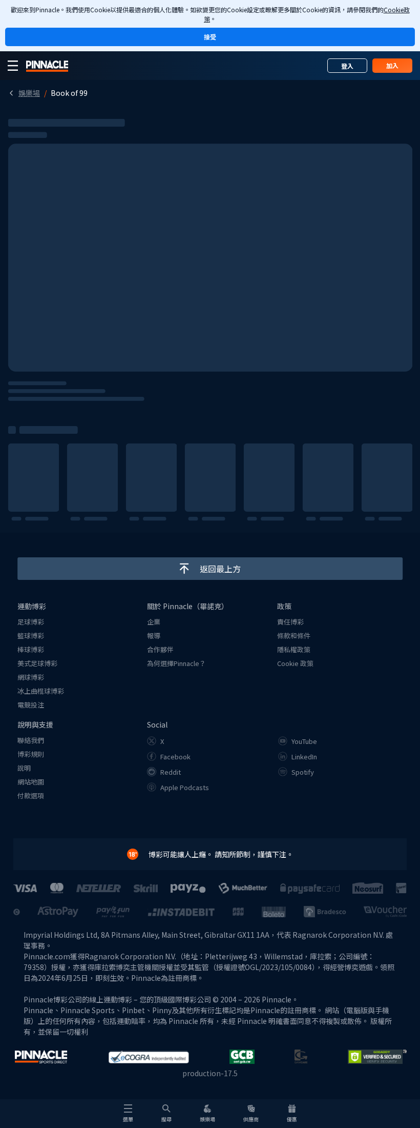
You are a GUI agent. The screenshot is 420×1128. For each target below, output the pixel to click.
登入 (347, 66)
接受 (210, 36)
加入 (392, 65)
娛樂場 (29, 93)
